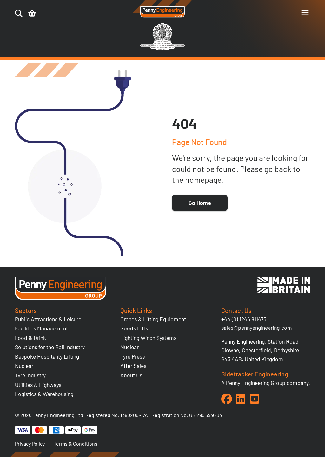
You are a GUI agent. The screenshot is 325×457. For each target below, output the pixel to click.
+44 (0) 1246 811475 (243, 318)
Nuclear (24, 365)
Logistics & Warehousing (44, 393)
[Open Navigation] (305, 13)
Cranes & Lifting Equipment (153, 318)
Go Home (200, 202)
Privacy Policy (30, 443)
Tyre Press (132, 356)
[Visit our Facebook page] (226, 399)
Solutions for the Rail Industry (50, 346)
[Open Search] (19, 13)
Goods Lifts (134, 328)
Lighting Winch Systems (148, 337)
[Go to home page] (162, 12)
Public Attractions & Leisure (48, 318)
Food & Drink (30, 337)
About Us (131, 375)
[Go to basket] (32, 13)
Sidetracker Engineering (254, 374)
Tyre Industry (30, 375)
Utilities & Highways (38, 384)
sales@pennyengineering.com (256, 327)
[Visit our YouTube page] (254, 399)
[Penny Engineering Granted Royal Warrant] (162, 49)
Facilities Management (41, 328)
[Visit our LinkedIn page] (240, 399)
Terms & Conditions (75, 443)
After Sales (133, 365)
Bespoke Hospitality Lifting (47, 356)
